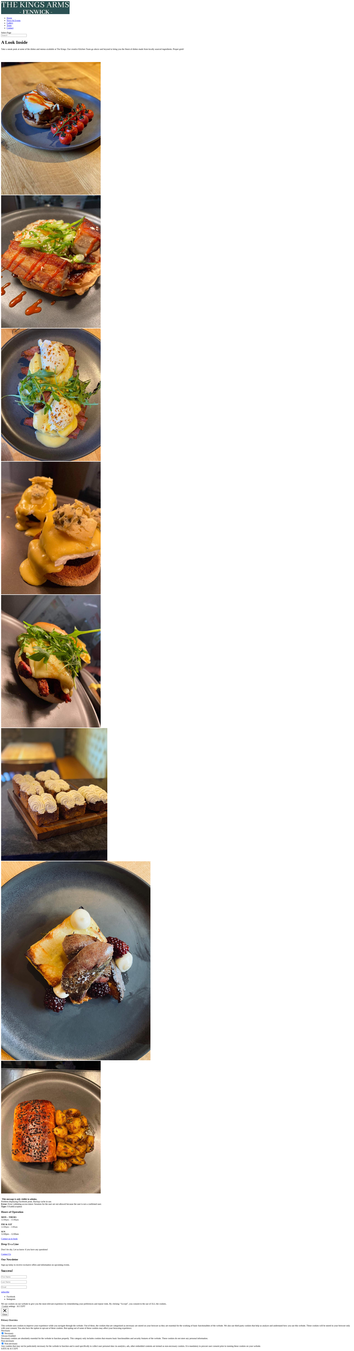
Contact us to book (9, 1239)
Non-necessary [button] (7, 1341)
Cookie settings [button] (8, 1306)
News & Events (13, 20)
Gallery (10, 23)
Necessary (8, 1333)
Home (9, 18)
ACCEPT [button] (21, 1306)
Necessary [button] (5, 1330)
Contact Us (6, 1254)
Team (9, 25)
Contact (10, 28)
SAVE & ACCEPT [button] (9, 1348)
